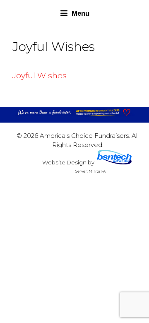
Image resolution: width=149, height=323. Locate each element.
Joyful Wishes (39, 75)
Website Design (64, 162)
